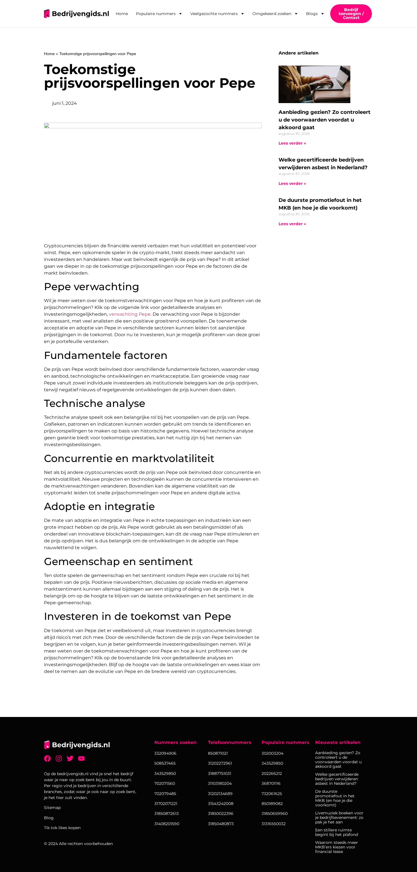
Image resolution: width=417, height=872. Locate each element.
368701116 (271, 783)
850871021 (218, 753)
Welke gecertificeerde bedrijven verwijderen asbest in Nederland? (337, 779)
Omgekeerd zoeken (271, 13)
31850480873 (221, 823)
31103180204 (220, 783)
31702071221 (165, 803)
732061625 (272, 793)
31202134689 (220, 793)
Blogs (312, 13)
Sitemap (52, 807)
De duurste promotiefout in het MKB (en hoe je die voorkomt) (335, 798)
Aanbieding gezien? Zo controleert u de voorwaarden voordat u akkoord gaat (324, 120)
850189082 (272, 803)
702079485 (165, 793)
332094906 (165, 753)
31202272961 (220, 763)
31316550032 (274, 823)
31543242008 (220, 803)
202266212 (272, 773)
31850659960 (275, 813)
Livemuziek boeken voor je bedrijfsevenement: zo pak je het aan (339, 817)
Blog (49, 817)
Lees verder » (292, 143)
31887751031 (219, 773)
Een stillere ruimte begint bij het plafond (336, 832)
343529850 (272, 763)
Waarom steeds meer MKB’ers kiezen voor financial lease (336, 847)
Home (122, 13)
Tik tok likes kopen (62, 827)
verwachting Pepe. (130, 314)
